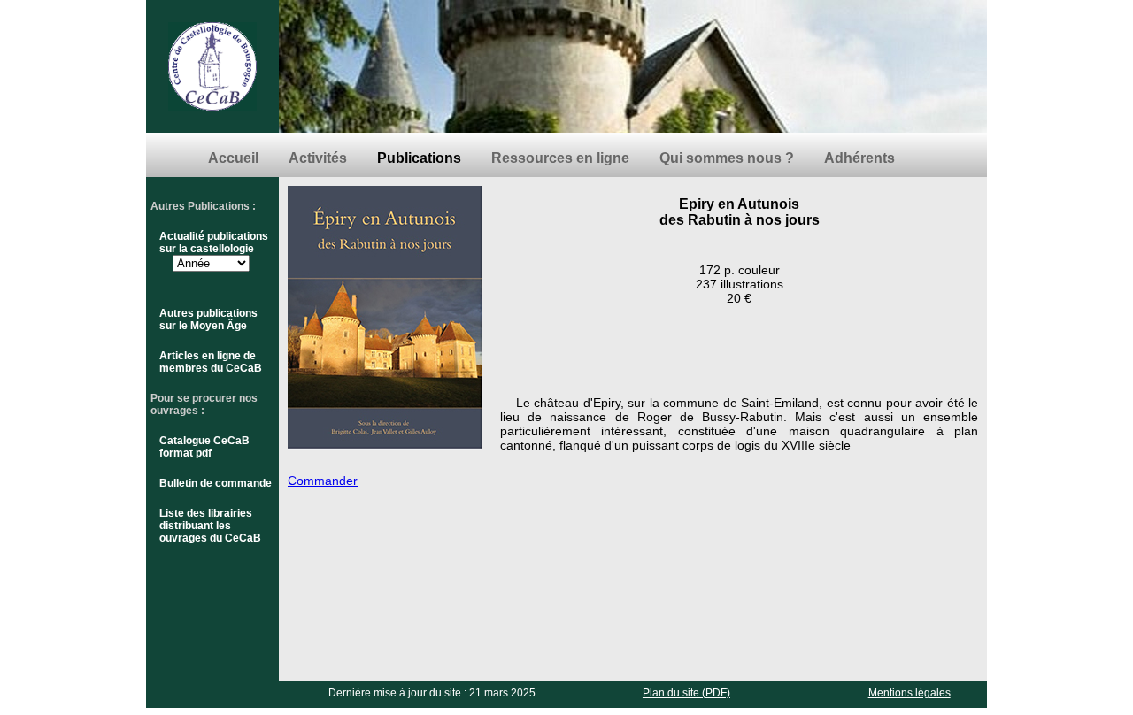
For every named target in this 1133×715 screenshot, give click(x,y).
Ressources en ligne (560, 157)
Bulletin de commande (215, 483)
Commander (323, 480)
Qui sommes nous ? (726, 157)
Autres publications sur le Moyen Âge (208, 319)
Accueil (233, 157)
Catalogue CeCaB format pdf (204, 446)
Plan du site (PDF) (686, 693)
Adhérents (859, 157)
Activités (318, 157)
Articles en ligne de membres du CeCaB (210, 362)
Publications (419, 157)
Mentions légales (909, 693)
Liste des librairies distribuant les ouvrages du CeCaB (210, 525)
